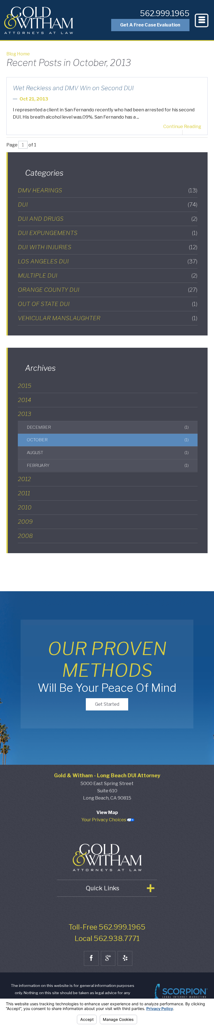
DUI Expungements (108, 232)
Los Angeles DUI (108, 261)
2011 (24, 493)
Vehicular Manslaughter (108, 318)
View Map (107, 812)
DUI (108, 204)
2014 (24, 399)
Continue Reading (182, 126)
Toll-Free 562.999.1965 (107, 927)
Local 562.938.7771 (107, 938)
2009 (25, 521)
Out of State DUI (108, 303)
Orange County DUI (108, 289)
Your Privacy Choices (104, 819)
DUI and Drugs (108, 218)
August (107, 452)
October (107, 439)
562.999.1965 (164, 13)
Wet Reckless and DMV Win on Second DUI (73, 88)
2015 (24, 385)
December (107, 427)
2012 (24, 478)
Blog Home (18, 54)
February (107, 465)
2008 (25, 535)
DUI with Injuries (108, 247)
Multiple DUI (108, 275)
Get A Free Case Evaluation (150, 25)
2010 (24, 507)
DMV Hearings (108, 190)
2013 (24, 413)
